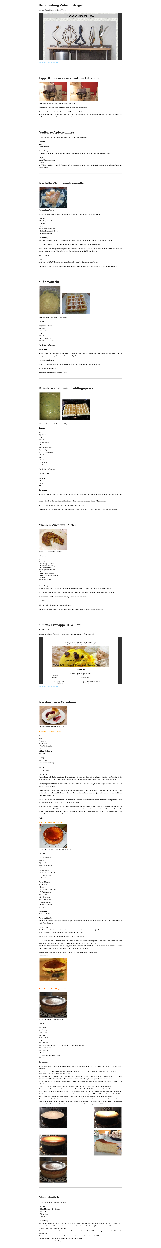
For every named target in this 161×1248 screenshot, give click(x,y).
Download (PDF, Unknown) (48, 62)
